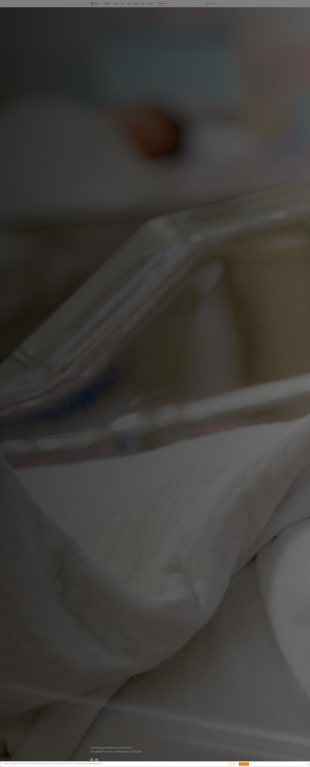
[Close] (307, 764)
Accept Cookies (244, 764)
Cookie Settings (232, 764)
